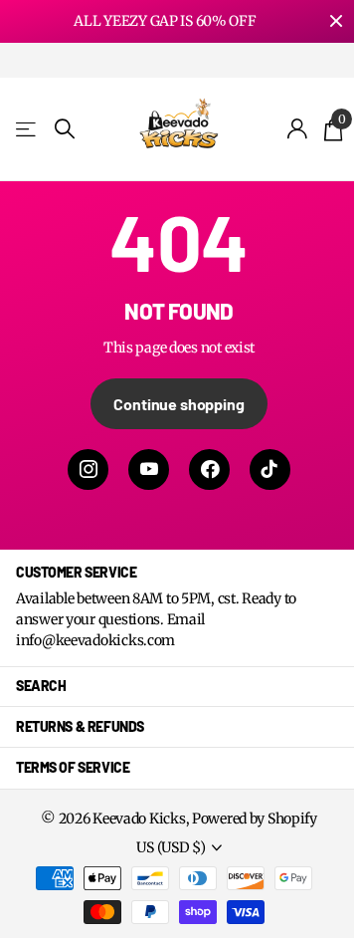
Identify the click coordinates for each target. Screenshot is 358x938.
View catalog (27, 128)
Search (41, 685)
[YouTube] (148, 469)
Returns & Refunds (80, 726)
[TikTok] (270, 469)
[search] (65, 129)
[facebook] (209, 469)
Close (336, 21)
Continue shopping (178, 403)
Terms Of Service (72, 767)
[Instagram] (88, 469)
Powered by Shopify (254, 818)
